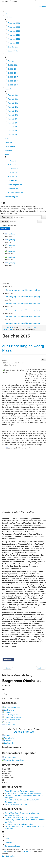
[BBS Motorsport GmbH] (11, 714)
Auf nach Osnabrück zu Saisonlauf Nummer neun (22, 817)
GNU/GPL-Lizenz (27, 851)
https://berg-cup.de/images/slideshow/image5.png (22, 316)
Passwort (5, 221)
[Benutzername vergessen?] (43, 217)
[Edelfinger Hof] (8, 743)
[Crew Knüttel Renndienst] (12, 717)
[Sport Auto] (6, 712)
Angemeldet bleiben (9, 225)
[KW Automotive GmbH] (11, 707)
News (34, 327)
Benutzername (7, 217)
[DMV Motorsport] (9, 757)
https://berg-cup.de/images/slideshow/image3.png (22, 303)
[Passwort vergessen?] (40, 221)
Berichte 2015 (26, 327)
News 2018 (8, 329)
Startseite (10, 327)
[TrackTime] (6, 740)
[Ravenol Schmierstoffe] (11, 719)
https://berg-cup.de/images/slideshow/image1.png (22, 296)
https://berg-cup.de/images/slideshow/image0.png (22, 290)
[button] (43, 359)
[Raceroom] (6, 735)
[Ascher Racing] (8, 738)
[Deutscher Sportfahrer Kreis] (13, 760)
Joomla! (5, 851)
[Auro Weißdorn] (8, 724)
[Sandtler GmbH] (8, 709)
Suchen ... (5, 1)
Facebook (42, 7)
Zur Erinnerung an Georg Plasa (23, 348)
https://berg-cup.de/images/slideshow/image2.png (22, 323)
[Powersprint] (7, 722)
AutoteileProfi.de (24, 731)
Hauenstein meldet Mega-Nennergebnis (19, 824)
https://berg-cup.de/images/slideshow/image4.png (22, 310)
